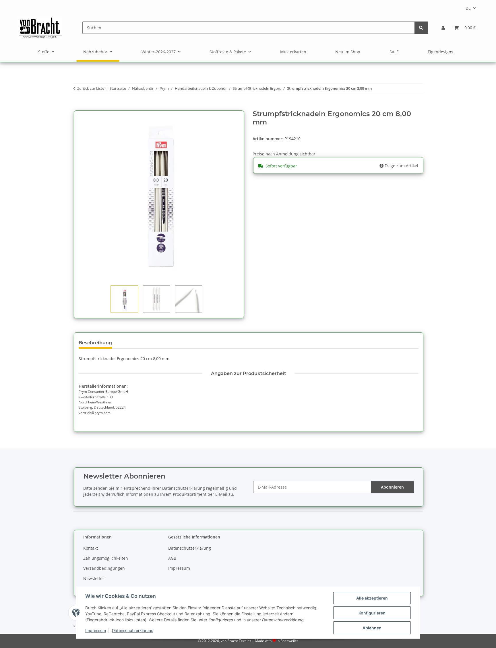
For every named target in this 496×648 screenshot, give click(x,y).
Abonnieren (392, 487)
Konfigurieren (372, 612)
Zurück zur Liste (90, 88)
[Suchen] (421, 28)
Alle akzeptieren (372, 598)
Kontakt (90, 548)
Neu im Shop (347, 51)
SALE (394, 51)
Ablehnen (372, 627)
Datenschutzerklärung (133, 630)
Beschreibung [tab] (95, 343)
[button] (443, 28)
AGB (172, 558)
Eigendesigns (440, 51)
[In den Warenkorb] (77, 107)
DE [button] (468, 8)
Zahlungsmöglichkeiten (105, 558)
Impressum (95, 630)
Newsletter (93, 578)
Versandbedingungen (104, 568)
